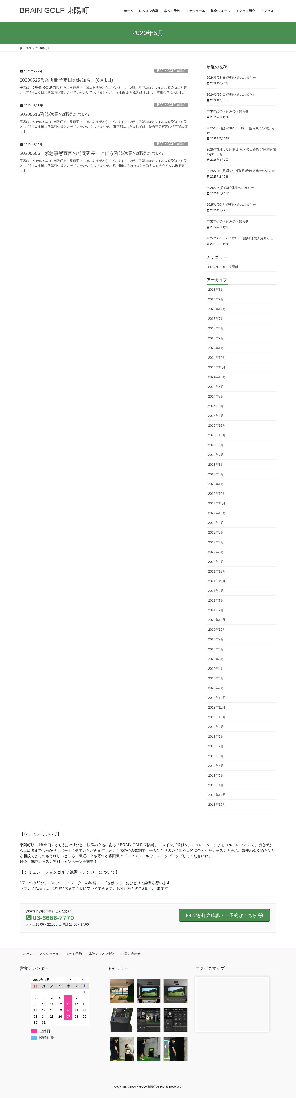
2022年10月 (217, 513)
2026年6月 (216, 289)
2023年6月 (216, 464)
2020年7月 (216, 639)
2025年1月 (216, 348)
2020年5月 (216, 659)
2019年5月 (216, 756)
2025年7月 (216, 318)
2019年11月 (216, 707)
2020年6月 (216, 649)
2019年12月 (217, 698)
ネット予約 (74, 954)
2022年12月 (217, 493)
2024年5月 (216, 406)
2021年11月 (216, 581)
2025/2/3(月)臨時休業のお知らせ (230, 188)
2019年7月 (216, 746)
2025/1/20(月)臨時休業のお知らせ (231, 204)
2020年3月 (216, 678)
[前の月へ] (68, 980)
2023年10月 (217, 435)
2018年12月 (217, 795)
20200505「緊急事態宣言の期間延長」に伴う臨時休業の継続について (92, 153)
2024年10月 (217, 377)
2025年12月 (217, 309)
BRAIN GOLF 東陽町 (171, 70)
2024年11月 (216, 367)
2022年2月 (216, 562)
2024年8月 (216, 387)
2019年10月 (217, 717)
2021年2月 (216, 610)
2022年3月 (216, 552)
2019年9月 (216, 727)
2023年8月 (216, 445)
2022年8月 (216, 532)
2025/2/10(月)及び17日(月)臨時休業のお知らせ (241, 171)
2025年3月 (216, 328)
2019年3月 (216, 775)
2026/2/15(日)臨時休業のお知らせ (231, 94)
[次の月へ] (85, 980)
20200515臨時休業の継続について (55, 114)
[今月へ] (76, 980)
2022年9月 (216, 523)
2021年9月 (216, 591)
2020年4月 (216, 668)
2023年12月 (217, 425)
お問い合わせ (131, 954)
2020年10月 (217, 629)
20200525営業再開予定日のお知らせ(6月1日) (66, 80)
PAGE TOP (284, 1061)
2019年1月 (216, 785)
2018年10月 (217, 804)
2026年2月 (216, 299)
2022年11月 (216, 503)
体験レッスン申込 (101, 954)
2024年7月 (216, 396)
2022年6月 (216, 542)
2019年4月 (216, 766)
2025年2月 (216, 338)
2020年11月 (216, 620)
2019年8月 (216, 736)
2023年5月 (216, 474)
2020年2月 (216, 688)
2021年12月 (217, 571)
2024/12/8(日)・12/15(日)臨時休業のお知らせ (240, 238)
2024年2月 (216, 416)
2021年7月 (216, 600)
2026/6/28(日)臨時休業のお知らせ (231, 77)
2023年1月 (216, 484)
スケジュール (49, 954)
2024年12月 (217, 357)
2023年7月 (216, 455)
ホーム (28, 954)
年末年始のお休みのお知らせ (228, 111)
